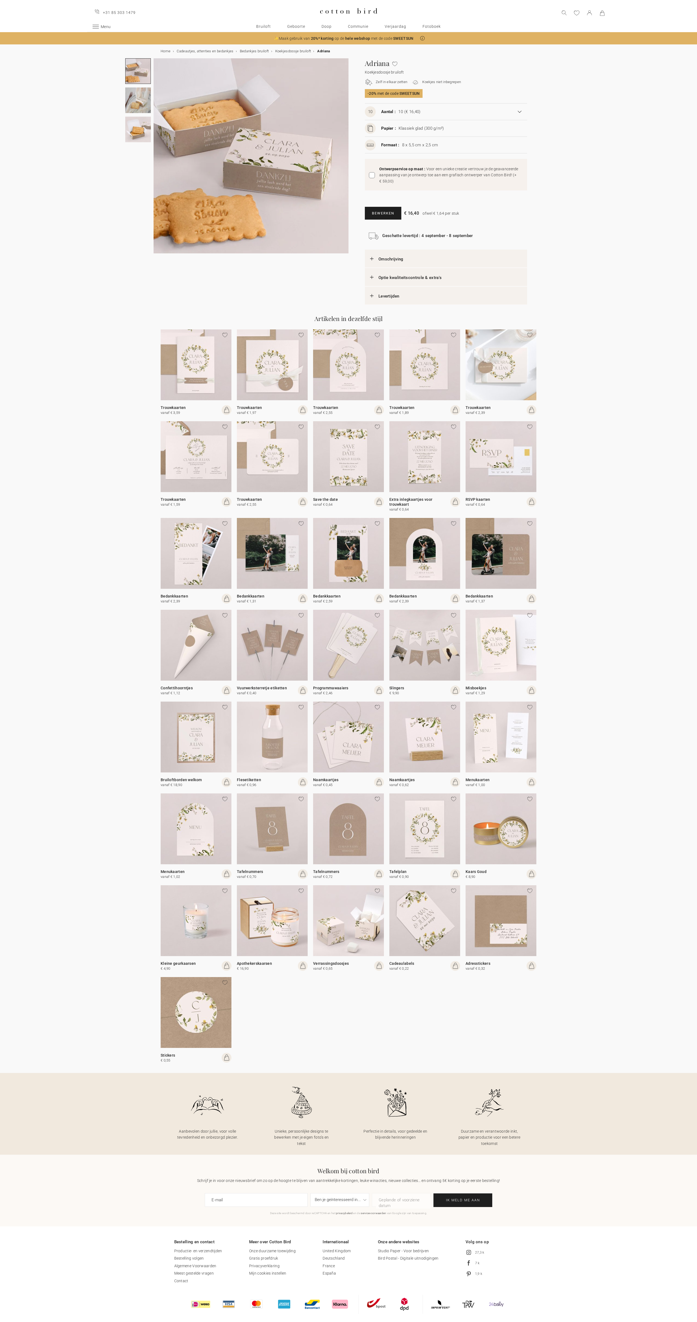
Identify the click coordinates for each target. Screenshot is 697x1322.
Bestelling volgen (189, 1258)
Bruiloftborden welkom (181, 780)
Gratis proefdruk (263, 1258)
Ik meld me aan (463, 1200)
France (329, 1266)
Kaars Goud (476, 871)
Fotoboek (432, 26)
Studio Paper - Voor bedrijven (403, 1251)
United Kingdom (337, 1251)
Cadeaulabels (401, 963)
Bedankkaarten (174, 596)
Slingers (396, 688)
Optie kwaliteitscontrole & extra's (410, 277)
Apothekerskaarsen (254, 963)
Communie (358, 26)
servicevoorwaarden (373, 1213)
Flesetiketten (249, 780)
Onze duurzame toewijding (272, 1251)
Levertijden (388, 296)
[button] (422, 38)
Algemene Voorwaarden (195, 1266)
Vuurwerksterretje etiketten (262, 688)
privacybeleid (344, 1213)
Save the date (325, 499)
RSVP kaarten (478, 499)
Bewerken (383, 213)
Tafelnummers (250, 871)
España (329, 1273)
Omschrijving (390, 259)
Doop (327, 26)
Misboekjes (476, 688)
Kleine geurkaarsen (178, 963)
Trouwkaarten (173, 407)
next (157, 159)
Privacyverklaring (264, 1266)
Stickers (168, 1055)
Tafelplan (398, 871)
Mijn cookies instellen (267, 1273)
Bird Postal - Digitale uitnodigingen (408, 1258)
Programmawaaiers (330, 688)
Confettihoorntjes (177, 688)
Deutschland (334, 1258)
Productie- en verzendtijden (198, 1251)
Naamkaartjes (326, 780)
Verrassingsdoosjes (331, 963)
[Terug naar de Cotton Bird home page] (348, 18)
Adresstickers (478, 963)
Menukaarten (478, 780)
